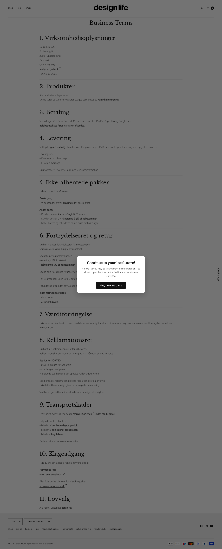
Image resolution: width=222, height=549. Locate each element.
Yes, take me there (111, 285)
